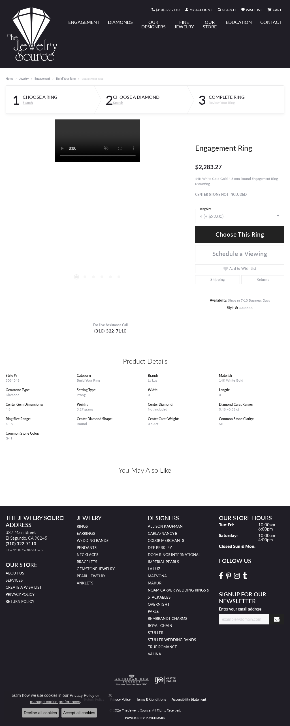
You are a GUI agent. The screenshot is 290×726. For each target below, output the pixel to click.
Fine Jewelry (184, 24)
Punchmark (155, 718)
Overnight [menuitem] (159, 604)
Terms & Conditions (151, 699)
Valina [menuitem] (154, 653)
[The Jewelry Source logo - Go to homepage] (35, 34)
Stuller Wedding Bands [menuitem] (172, 639)
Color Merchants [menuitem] (166, 540)
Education (239, 22)
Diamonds (120, 22)
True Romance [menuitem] (162, 646)
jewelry (24, 79)
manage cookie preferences (55, 701)
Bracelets (87, 561)
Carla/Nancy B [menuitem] (162, 533)
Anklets (85, 583)
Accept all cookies (79, 712)
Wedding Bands (92, 540)
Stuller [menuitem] (155, 632)
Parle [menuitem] (153, 611)
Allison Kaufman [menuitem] (165, 526)
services (14, 580)
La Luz (152, 380)
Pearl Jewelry (91, 575)
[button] (198, 10)
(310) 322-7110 (110, 330)
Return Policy (20, 601)
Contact (271, 22)
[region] (98, 204)
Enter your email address (240, 609)
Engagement (83, 22)
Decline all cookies (40, 712)
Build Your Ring (66, 79)
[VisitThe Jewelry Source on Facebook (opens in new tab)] (221, 576)
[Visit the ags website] (131, 680)
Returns (263, 279)
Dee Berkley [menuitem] (160, 547)
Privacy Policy (20, 594)
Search (28, 103)
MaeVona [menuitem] (157, 575)
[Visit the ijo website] (165, 680)
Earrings (86, 533)
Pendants (87, 547)
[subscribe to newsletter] (276, 619)
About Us (15, 573)
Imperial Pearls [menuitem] (163, 561)
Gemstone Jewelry (96, 568)
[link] (166, 10)
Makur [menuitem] (154, 583)
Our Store (210, 24)
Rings (82, 526)
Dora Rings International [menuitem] (174, 554)
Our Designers (153, 24)
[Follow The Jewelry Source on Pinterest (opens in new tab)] (228, 576)
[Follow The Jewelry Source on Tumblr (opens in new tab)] (245, 576)
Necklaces (87, 554)
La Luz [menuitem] (154, 568)
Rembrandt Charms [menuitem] (167, 618)
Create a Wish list (24, 587)
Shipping (217, 279)
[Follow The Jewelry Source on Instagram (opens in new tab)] (237, 576)
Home (9, 79)
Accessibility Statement (189, 699)
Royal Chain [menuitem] (160, 625)
